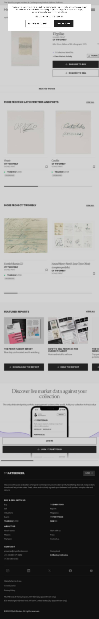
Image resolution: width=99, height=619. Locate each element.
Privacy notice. (58, 16)
